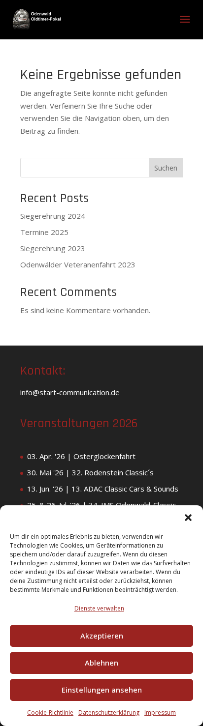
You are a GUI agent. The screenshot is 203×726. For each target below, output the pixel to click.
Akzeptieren (101, 635)
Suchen (165, 168)
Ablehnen (101, 663)
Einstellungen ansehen (102, 690)
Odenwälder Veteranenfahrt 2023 (77, 264)
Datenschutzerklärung (108, 712)
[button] (188, 518)
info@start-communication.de (70, 392)
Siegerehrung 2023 (52, 248)
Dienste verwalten (99, 608)
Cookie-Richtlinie (50, 712)
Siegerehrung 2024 (52, 216)
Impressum (160, 712)
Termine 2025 (44, 232)
